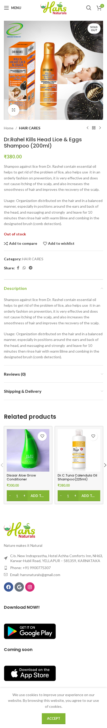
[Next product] (100, 128)
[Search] (89, 8)
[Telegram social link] (30, 267)
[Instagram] (30, 587)
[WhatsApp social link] (24, 267)
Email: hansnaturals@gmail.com (35, 574)
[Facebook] (8, 587)
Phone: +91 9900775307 (30, 567)
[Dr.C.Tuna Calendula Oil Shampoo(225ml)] (79, 450)
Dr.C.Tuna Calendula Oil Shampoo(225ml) (77, 477)
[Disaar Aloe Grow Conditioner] (28, 450)
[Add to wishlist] (42, 436)
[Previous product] (87, 128)
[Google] (19, 587)
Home (9, 128)
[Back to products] (94, 128)
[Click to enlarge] (13, 110)
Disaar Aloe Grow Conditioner (21, 477)
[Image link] (19, 529)
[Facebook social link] (18, 267)
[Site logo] (53, 7)
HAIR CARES (29, 128)
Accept (53, 718)
